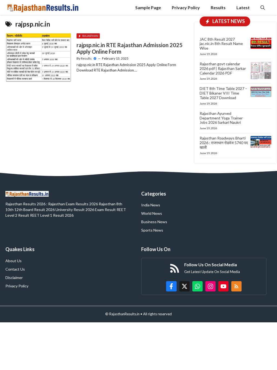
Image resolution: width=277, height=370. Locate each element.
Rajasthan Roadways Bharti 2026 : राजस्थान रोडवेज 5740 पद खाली (224, 143)
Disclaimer (14, 277)
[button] (262, 7)
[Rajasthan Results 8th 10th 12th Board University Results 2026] (43, 7)
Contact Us (15, 269)
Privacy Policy (186, 7)
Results (218, 7)
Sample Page (148, 7)
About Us (13, 260)
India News (150, 205)
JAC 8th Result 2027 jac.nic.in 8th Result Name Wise (221, 44)
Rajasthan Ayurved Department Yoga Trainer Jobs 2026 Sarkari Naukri (221, 118)
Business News (154, 221)
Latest (243, 7)
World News (151, 213)
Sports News (152, 230)
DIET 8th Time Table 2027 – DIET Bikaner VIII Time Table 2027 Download (223, 93)
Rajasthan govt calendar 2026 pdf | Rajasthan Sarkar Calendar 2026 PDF (223, 68)
